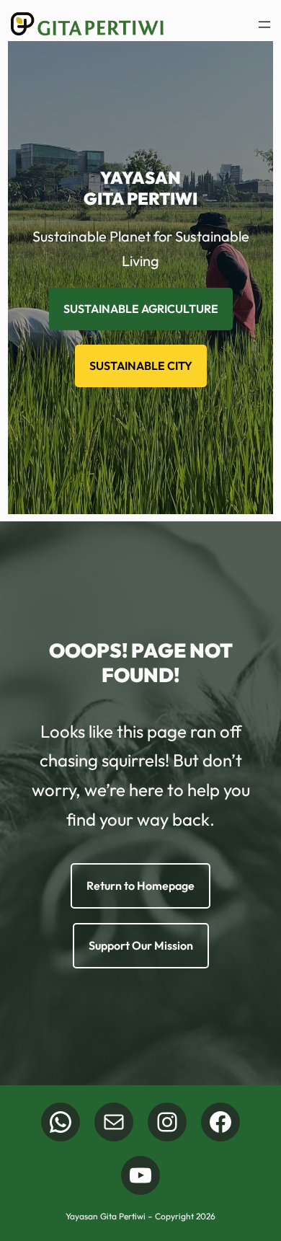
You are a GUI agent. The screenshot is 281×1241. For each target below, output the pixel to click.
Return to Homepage (140, 885)
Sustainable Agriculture (140, 308)
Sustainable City (140, 365)
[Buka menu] (264, 24)
